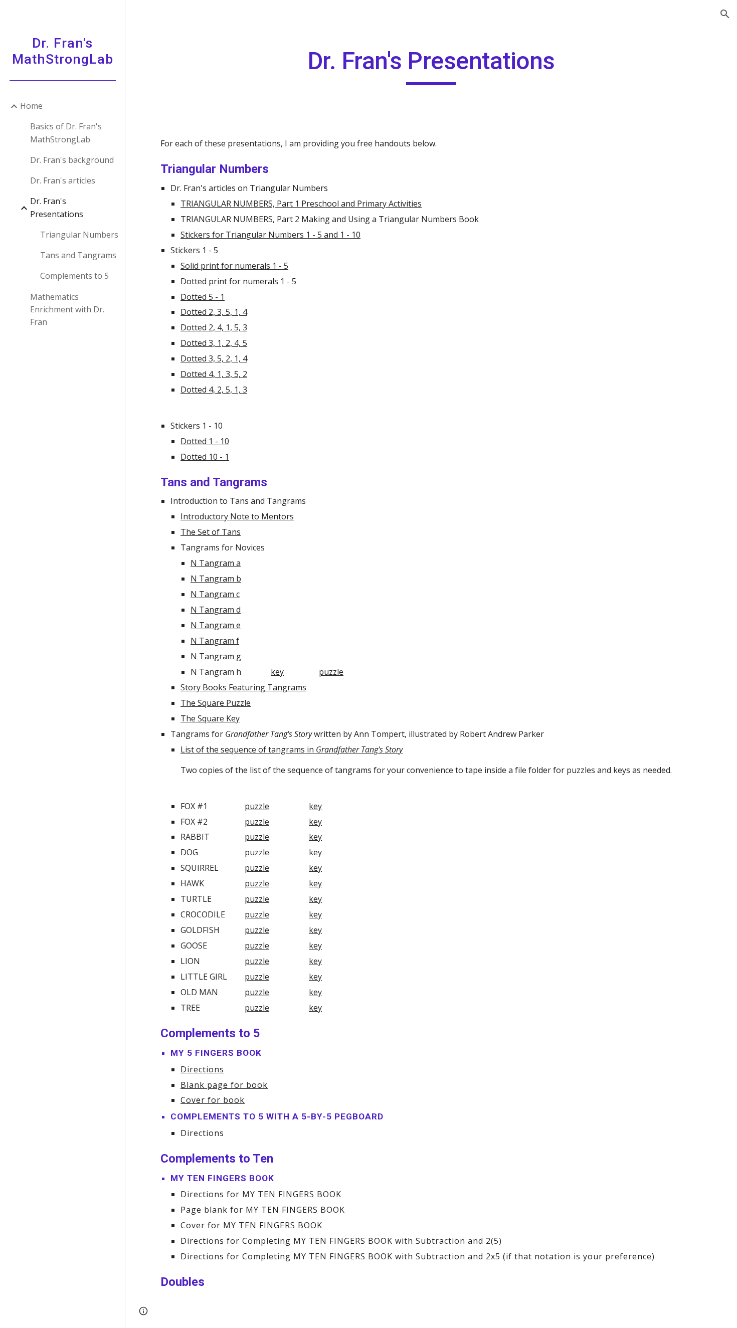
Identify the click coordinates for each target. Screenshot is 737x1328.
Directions (202, 1069)
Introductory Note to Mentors (237, 516)
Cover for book (212, 1099)
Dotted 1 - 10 (204, 441)
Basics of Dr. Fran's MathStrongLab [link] (66, 132)
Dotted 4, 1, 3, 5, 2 (213, 374)
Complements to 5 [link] (74, 275)
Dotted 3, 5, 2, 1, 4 (213, 358)
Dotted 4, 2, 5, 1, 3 (213, 389)
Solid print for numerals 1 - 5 (234, 265)
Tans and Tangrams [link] (78, 255)
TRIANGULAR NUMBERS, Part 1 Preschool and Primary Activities (301, 203)
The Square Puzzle (215, 702)
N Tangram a (216, 562)
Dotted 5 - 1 (202, 296)
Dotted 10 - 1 (204, 456)
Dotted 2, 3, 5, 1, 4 (213, 311)
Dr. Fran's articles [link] (62, 180)
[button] (725, 14)
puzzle (331, 671)
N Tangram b (216, 578)
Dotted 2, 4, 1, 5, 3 (213, 327)
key (277, 671)
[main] (431, 65)
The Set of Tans (210, 531)
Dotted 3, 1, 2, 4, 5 (213, 342)
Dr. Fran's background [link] (72, 159)
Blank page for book (224, 1084)
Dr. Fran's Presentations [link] (56, 207)
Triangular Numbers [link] (79, 234)
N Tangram (213, 594)
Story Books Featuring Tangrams (243, 687)
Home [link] (31, 105)
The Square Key (210, 718)
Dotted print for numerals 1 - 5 (238, 281)
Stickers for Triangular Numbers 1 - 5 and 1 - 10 (270, 234)
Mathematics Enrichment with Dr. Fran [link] (67, 309)
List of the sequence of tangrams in (248, 749)
